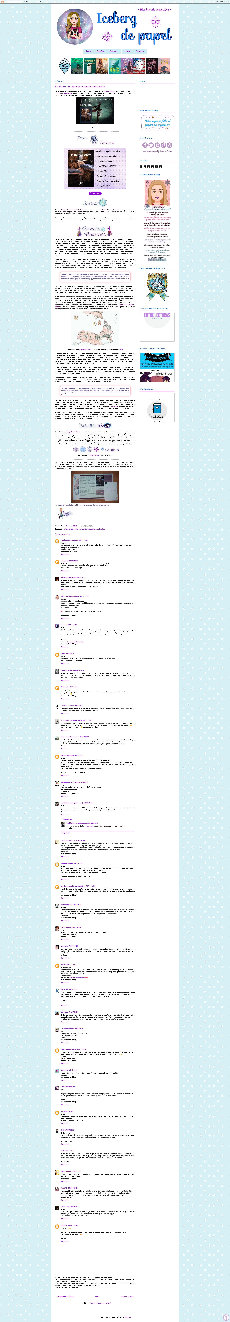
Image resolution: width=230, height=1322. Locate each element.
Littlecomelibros (67, 1029)
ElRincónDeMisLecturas (70, 596)
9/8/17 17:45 (93, 823)
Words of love (66, 905)
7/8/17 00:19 (87, 803)
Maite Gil (64, 989)
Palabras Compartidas (69, 540)
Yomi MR (64, 1188)
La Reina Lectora (67, 706)
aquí (121, 349)
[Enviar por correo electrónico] (82, 526)
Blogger (128, 1317)
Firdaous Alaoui (67, 863)
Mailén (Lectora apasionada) (72, 803)
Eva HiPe (64, 1225)
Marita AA (64, 1012)
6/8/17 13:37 (73, 561)
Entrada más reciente (65, 1296)
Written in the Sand (76, 978)
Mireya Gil (65, 561)
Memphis (64, 1070)
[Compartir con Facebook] (89, 526)
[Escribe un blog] (85, 526)
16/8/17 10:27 (73, 1225)
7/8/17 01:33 (90, 886)
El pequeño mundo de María (71, 720)
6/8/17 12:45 (83, 540)
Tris (62, 1151)
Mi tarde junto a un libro (70, 737)
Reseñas (100, 51)
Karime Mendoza (67, 756)
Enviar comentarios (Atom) (100, 1303)
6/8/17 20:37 (78, 756)
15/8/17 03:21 (73, 1188)
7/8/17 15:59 (78, 1029)
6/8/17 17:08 (79, 670)
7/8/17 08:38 (76, 927)
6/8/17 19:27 (87, 720)
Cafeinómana (66, 927)
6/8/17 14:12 (80, 577)
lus (62, 1111)
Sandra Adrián (109, 91)
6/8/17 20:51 (83, 782)
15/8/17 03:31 (72, 1207)
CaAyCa (63, 1207)
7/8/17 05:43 (76, 905)
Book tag (90, 826)
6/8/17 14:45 (69, 654)
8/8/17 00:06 (70, 1087)
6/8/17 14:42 (72, 625)
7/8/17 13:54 (73, 1012)
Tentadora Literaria (68, 1049)
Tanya (63, 1087)
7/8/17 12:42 (72, 989)
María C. (64, 625)
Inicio (88, 51)
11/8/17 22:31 (76, 1171)
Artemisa (64, 687)
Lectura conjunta (80, 529)
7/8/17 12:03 (73, 946)
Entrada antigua (127, 1296)
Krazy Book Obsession (75, 642)
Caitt (63, 654)
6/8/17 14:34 (84, 596)
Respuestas (67, 819)
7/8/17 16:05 (81, 1049)
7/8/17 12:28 (71, 965)
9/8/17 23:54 (69, 1151)
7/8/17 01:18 (80, 841)
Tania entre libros (68, 670)
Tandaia (102, 529)
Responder (65, 554)
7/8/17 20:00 (73, 1070)
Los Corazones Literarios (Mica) (73, 886)
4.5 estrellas (68, 529)
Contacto (140, 51)
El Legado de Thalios (64, 93)
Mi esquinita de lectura (70, 782)
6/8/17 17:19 (73, 687)
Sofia (63, 1130)
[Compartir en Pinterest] (91, 526)
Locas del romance (68, 841)
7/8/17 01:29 (77, 863)
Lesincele (64, 946)
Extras (127, 51)
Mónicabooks (66, 1171)
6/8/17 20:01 (84, 737)
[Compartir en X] (87, 526)
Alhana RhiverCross (68, 577)
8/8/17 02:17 (68, 1111)
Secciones (114, 51)
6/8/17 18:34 (78, 706)
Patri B (63, 965)
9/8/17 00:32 (69, 1130)
